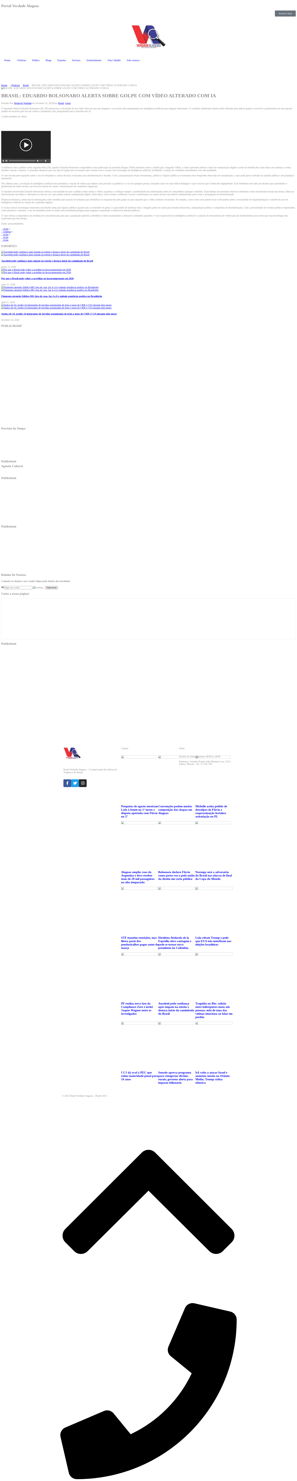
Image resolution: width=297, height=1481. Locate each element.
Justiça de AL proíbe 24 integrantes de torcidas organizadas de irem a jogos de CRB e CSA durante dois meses (59, 314)
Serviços (76, 60)
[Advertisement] (57, 74)
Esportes (62, 60)
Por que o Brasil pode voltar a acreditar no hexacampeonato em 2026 (37, 278)
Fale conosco (133, 60)
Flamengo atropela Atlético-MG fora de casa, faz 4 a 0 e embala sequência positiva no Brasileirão (51, 296)
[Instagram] (83, 783)
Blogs (48, 60)
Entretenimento (94, 60)
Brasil (61, 103)
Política (35, 60)
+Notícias (21, 60)
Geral (68, 103)
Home (7, 60)
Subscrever (51, 587)
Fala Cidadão (114, 60)
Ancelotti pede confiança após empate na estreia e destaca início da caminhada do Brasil (47, 261)
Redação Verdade (22, 103)
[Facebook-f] (67, 783)
